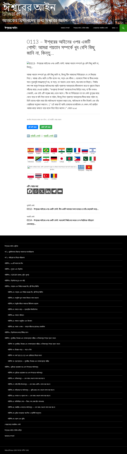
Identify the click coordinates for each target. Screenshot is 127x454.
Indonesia (31, 162)
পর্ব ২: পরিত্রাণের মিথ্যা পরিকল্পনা (14, 257)
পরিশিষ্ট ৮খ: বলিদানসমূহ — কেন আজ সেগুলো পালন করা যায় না (26, 378)
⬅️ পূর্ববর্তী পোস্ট (33, 136)
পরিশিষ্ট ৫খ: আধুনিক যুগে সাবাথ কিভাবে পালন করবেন (23, 298)
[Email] (60, 191)
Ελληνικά (81, 170)
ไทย (38, 179)
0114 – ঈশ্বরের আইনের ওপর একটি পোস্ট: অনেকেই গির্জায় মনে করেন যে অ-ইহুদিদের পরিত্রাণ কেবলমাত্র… (60, 220)
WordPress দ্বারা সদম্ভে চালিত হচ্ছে (17, 450)
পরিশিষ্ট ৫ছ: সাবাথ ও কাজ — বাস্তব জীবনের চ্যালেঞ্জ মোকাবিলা (26, 327)
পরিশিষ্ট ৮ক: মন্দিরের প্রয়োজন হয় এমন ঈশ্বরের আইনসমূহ (25, 373)
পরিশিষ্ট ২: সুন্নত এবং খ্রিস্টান (13, 269)
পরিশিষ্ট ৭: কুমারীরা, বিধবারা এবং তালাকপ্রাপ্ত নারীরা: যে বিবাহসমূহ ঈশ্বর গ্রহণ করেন (30, 338)
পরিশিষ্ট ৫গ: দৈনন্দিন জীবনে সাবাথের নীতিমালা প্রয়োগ (23, 304)
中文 (54, 153)
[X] (42, 191)
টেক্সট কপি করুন (46, 127)
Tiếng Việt (89, 170)
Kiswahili (38, 162)
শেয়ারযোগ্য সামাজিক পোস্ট (100, 28)
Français (77, 153)
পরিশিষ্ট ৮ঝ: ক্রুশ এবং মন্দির (16, 419)
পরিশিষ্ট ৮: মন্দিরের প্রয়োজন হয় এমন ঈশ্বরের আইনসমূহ (21, 367)
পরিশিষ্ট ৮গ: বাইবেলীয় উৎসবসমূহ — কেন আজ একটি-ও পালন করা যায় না (29, 384)
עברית (92, 153)
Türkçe (46, 179)
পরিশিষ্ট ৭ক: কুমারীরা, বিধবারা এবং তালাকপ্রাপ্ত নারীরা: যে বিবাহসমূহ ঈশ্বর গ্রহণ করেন (34, 344)
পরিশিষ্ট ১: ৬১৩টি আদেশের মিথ (14, 263)
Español (30, 153)
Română (54, 179)
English (38, 153)
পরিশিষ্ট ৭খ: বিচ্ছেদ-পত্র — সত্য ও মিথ (20, 350)
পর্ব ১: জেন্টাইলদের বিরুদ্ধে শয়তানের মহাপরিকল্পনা (19, 252)
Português (46, 153)
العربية (69, 153)
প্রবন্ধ (113, 28)
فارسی (46, 162)
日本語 (62, 162)
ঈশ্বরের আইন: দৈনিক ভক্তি (81, 28)
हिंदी (62, 153)
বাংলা (69, 162)
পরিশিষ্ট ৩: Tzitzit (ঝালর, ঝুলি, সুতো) (17, 275)
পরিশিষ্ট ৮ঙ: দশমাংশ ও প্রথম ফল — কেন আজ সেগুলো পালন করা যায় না (29, 396)
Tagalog (77, 162)
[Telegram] (54, 191)
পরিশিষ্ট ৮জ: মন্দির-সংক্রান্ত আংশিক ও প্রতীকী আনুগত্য (24, 413)
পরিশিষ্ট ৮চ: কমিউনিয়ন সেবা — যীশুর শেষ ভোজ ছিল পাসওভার (26, 401)
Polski (31, 179)
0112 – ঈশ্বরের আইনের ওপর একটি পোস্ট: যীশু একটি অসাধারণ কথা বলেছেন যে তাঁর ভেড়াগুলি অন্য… (63, 207)
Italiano (92, 162)
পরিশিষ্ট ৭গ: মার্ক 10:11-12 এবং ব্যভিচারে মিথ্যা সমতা (25, 355)
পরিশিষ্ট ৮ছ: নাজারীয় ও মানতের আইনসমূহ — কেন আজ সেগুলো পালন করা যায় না (31, 407)
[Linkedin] (48, 191)
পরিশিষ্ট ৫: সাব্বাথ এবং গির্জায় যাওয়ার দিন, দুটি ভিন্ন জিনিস (22, 286)
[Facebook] (30, 191)
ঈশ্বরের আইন (11, 28)
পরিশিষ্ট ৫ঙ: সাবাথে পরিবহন (16, 315)
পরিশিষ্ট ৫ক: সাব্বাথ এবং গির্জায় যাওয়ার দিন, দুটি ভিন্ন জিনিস (25, 292)
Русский (85, 153)
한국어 (52, 169)
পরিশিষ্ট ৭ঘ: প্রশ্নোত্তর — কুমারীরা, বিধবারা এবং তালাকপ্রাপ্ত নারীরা (28, 361)
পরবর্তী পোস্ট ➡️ (50, 136)
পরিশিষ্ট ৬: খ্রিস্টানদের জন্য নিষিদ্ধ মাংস (16, 332)
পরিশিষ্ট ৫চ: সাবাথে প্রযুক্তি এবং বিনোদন (20, 321)
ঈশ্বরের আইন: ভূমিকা (11, 246)
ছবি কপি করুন (32, 127)
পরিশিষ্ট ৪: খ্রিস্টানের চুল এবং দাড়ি (15, 281)
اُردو (85, 162)
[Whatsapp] (36, 191)
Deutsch (54, 162)
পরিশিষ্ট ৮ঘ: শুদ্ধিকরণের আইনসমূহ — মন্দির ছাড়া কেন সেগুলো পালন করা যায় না (31, 390)
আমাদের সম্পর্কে (65, 28)
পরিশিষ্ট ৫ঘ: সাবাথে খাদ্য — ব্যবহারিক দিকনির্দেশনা (22, 309)
